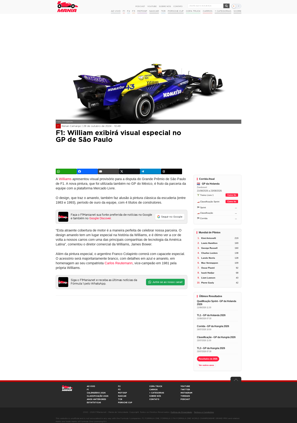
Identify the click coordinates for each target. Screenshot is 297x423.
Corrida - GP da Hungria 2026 (213, 326)
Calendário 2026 (96, 393)
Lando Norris (208, 258)
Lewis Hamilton (209, 243)
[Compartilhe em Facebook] (87, 171)
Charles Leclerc (209, 253)
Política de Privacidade (181, 412)
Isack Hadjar (207, 273)
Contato (178, 6)
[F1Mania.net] (68, 6)
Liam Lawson (208, 277)
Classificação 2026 (97, 396)
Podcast (140, 6)
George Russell (209, 248)
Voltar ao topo (235, 380)
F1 (124, 11)
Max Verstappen (209, 263)
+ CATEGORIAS (223, 11)
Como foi (231, 195)
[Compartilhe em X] (129, 171)
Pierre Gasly (207, 282)
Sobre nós (165, 6)
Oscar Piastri (208, 268)
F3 (133, 11)
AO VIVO (91, 386)
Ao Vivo (116, 11)
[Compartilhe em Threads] (171, 171)
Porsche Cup (176, 11)
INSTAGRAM (186, 393)
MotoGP (142, 11)
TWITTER (185, 390)
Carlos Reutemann (119, 263)
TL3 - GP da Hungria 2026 (211, 348)
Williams (65, 179)
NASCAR (154, 11)
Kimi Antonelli (208, 238)
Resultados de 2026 (208, 359)
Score (237, 11)
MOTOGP (122, 393)
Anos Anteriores (96, 399)
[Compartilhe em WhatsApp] (66, 171)
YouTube (152, 6)
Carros (207, 11)
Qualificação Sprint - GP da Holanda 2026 (216, 303)
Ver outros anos (206, 365)
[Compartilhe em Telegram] (150, 171)
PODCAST (185, 399)
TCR (163, 11)
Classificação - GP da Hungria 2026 (216, 337)
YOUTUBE (185, 386)
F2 (128, 11)
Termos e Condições (204, 412)
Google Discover (100, 218)
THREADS (185, 396)
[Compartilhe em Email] (108, 171)
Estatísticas (94, 403)
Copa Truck (193, 11)
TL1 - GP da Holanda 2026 (211, 315)
